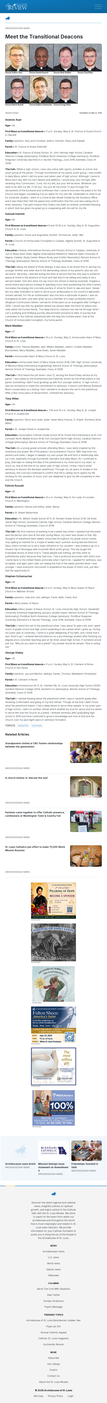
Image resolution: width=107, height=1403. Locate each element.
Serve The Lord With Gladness (53, 1288)
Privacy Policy (55, 1396)
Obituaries (53, 1275)
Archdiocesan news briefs (20, 1163)
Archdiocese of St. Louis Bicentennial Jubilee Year (53, 1320)
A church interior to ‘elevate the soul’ (26, 777)
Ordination (23, 726)
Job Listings (53, 1364)
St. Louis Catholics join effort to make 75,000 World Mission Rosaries (35, 849)
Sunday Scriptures (53, 1301)
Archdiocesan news (17, 28)
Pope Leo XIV (53, 1326)
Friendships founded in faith (84, 1165)
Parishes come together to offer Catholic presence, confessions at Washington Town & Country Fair (35, 814)
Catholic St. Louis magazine (53, 1338)
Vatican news (53, 1269)
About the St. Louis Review (53, 1382)
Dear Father (53, 1295)
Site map (38, 1396)
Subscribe (53, 1358)
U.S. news (53, 1257)
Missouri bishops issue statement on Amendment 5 (53, 1167)
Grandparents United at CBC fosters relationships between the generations (34, 745)
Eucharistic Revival (53, 1344)
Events (53, 1369)
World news (53, 1263)
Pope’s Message (53, 1306)
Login (70, 1396)
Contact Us (53, 1376)
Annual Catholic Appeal (54, 1332)
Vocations (37, 726)
